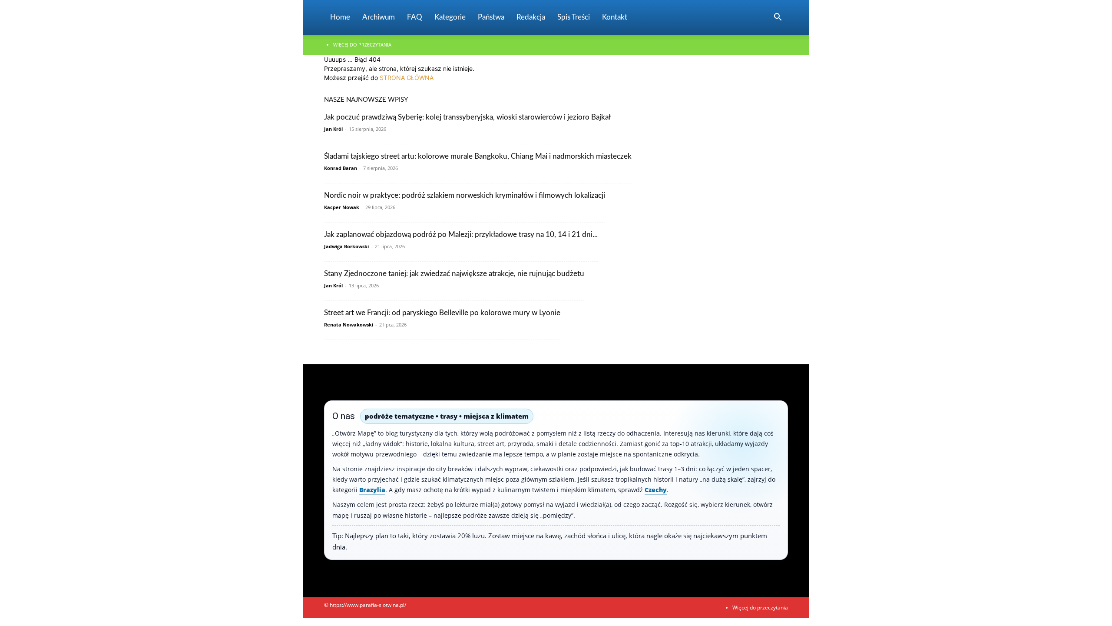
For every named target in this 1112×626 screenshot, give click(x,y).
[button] (777, 18)
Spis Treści (573, 17)
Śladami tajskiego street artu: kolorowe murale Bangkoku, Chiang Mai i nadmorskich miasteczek (478, 156)
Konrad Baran (340, 168)
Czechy (656, 490)
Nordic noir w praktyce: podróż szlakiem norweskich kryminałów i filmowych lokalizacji (464, 195)
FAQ (414, 17)
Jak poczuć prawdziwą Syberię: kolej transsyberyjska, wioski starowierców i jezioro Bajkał (467, 117)
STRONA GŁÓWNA (407, 77)
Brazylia (372, 490)
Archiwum (378, 17)
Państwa (491, 17)
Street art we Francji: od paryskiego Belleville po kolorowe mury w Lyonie (442, 312)
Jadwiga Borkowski (346, 246)
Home (340, 17)
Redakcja (530, 17)
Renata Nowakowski (348, 324)
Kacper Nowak (341, 207)
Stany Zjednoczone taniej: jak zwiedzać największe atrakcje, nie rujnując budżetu (454, 273)
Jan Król (333, 129)
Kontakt (614, 17)
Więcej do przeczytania (362, 44)
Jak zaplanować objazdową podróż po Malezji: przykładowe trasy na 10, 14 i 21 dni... (461, 234)
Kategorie (450, 17)
